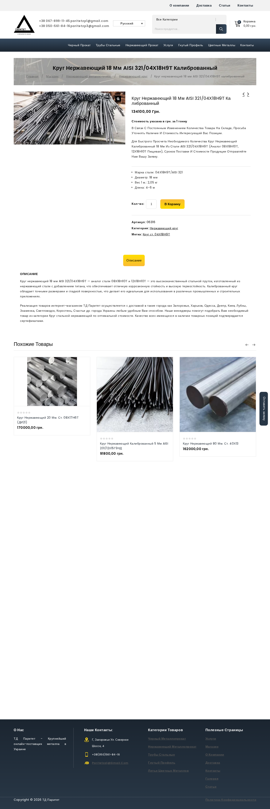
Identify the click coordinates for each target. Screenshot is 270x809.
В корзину (172, 204)
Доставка (204, 5)
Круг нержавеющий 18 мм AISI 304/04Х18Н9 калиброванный (248, 99)
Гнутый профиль (190, 45)
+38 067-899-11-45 (54, 21)
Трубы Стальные (108, 45)
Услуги (168, 45)
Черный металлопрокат (167, 738)
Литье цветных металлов (168, 771)
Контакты (245, 5)
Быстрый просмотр (47, 381)
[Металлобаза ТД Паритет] (24, 25)
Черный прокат (79, 45)
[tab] (135, 260)
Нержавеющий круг (133, 76)
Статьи (224, 5)
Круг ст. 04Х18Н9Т (156, 234)
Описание (134, 260)
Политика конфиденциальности (230, 800)
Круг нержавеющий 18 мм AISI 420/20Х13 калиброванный (243, 99)
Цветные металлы (221, 45)
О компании (179, 5)
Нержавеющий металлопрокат (88, 76)
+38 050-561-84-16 (54, 26)
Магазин (52, 76)
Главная (32, 76)
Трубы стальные (161, 754)
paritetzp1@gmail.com (89, 21)
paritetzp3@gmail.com (89, 26)
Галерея (212, 779)
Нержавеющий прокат (142, 45)
